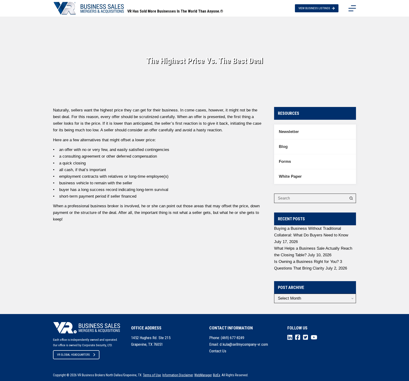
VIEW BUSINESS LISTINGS (314, 8)
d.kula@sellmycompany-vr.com (244, 344)
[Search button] (351, 198)
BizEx (216, 375)
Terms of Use (152, 375)
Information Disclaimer (177, 375)
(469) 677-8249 (232, 337)
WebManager (203, 375)
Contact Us (217, 351)
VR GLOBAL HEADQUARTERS (73, 354)
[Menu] (352, 8)
